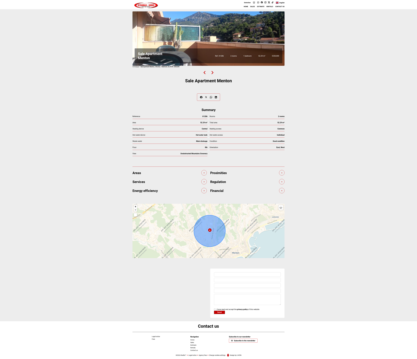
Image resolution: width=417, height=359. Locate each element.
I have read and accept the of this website (238, 309)
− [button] (135, 210)
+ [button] (135, 206)
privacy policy (242, 309)
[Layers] (280, 207)
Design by (235, 355)
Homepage (135, 66)
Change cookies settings (217, 355)
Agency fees (203, 355)
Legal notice (192, 355)
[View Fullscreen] (135, 214)
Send (219, 312)
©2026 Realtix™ (181, 355)
